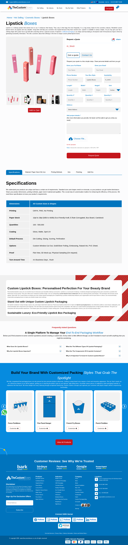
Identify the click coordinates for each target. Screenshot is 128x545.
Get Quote (109, 8)
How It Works (78, 490)
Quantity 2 (88, 95)
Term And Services (49, 533)
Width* (83, 85)
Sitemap (77, 508)
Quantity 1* (70, 95)
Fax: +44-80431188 (103, 492)
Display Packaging (59, 487)
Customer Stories (79, 492)
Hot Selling (40, 8)
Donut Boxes (39, 485)
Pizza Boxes (39, 497)
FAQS (76, 497)
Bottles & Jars (58, 478)
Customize (13, 428)
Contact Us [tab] (87, 55)
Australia (101, 2)
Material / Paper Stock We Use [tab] (35, 172)
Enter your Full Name (74, 65)
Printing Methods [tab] (56, 172)
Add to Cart (34, 110)
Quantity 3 (107, 95)
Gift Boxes (57, 494)
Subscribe (19, 510)
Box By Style (69, 8)
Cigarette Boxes (39, 483)
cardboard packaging (68, 31)
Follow (40, 519)
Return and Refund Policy (80, 533)
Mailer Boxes (39, 492)
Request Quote (93, 155)
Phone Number (72, 75)
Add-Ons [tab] (90, 172)
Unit (110, 85)
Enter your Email (100, 65)
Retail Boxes (58, 501)
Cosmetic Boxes (32, 18)
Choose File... (80, 139)
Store (76, 480)
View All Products (64, 442)
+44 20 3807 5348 (116, 2)
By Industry (50, 8)
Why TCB (77, 487)
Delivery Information (68, 533)
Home (9, 18)
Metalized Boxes (59, 497)
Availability (108, 75)
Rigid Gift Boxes (39, 499)
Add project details (74, 115)
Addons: (70, 105)
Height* (97, 85)
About (76, 483)
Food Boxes (58, 492)
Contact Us (78, 505)
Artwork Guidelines (79, 485)
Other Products (81, 8)
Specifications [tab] (14, 172)
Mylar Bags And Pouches (61, 499)
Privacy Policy (58, 533)
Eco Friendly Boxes (60, 490)
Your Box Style (90, 75)
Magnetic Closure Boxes (42, 490)
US (94, 2)
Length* (69, 85)
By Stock (59, 8)
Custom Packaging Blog (81, 499)
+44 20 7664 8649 (103, 488)
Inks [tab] (69, 172)
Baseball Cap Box (40, 478)
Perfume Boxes (39, 494)
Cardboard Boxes (40, 480)
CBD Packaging (59, 483)
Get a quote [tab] (73, 55)
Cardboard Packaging (60, 480)
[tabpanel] (93, 109)
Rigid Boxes (58, 504)
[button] (4, 406)
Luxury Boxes (39, 487)
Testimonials (78, 494)
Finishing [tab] (79, 172)
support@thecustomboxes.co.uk (19, 2)
